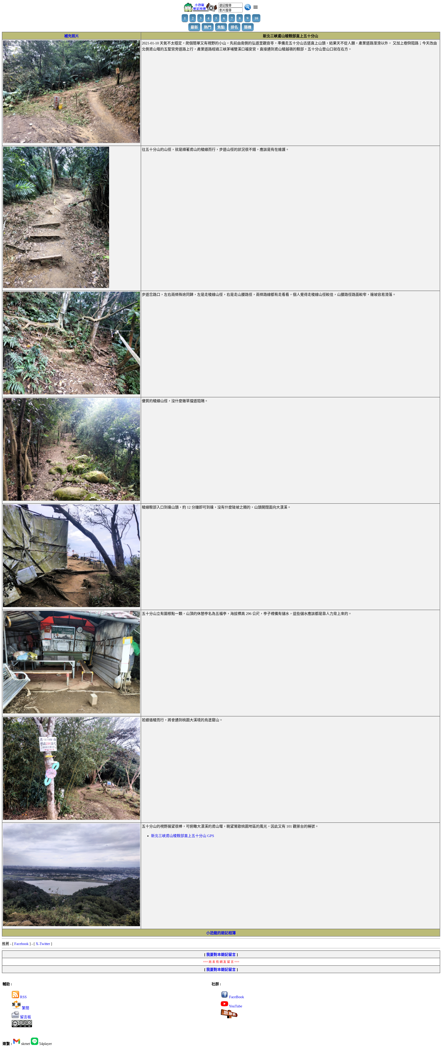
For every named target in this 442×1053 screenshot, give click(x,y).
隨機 (247, 27)
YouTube (235, 1006)
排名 (234, 27)
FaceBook (236, 997)
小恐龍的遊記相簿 (221, 933)
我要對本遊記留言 (221, 955)
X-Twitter (43, 944)
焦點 (221, 27)
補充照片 (71, 36)
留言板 (25, 1017)
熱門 (207, 27)
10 (256, 18)
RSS (23, 997)
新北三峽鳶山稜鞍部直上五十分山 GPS (182, 836)
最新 (194, 27)
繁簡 (25, 1008)
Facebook (21, 944)
